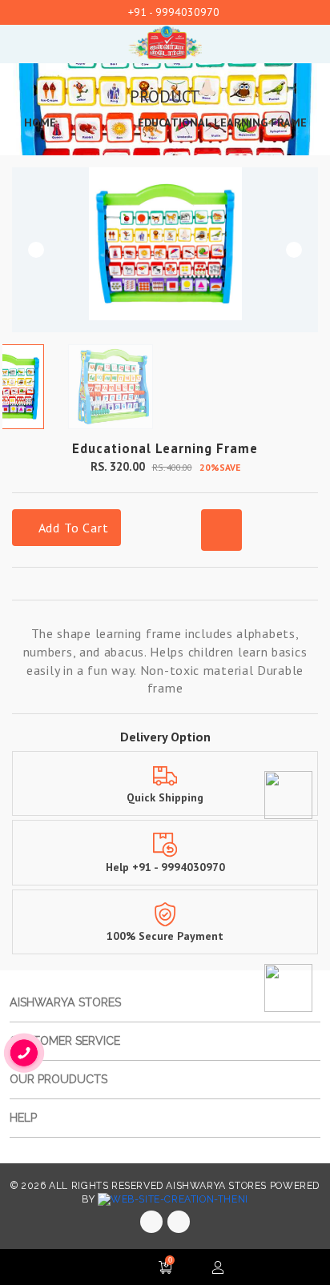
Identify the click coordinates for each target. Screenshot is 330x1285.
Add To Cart (72, 528)
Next (294, 250)
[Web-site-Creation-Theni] (173, 1199)
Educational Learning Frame (222, 122)
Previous (36, 250)
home (40, 122)
